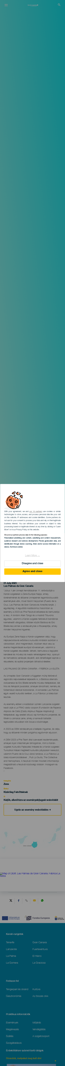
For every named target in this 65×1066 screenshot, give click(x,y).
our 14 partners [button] (35, 512)
